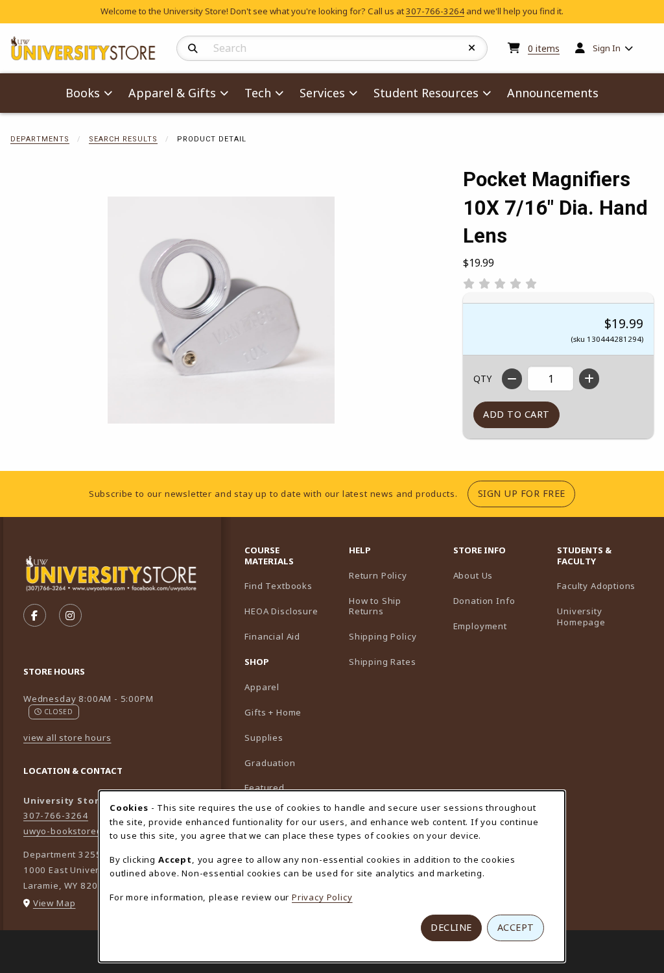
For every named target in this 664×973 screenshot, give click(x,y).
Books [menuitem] (82, 93)
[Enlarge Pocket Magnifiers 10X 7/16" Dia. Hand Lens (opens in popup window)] (221, 310)
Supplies (263, 737)
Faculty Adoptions (604, 585)
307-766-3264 (435, 11)
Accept (515, 927)
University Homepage (604, 616)
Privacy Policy (322, 897)
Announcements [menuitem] (553, 93)
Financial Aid (272, 636)
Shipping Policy (382, 636)
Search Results (123, 139)
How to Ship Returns (375, 606)
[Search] (193, 49)
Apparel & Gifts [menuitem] (172, 93)
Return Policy (378, 575)
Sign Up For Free (526, 492)
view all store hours (67, 737)
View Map (54, 903)
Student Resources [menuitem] (426, 93)
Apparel (261, 687)
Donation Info (484, 601)
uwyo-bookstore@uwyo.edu (85, 831)
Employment (480, 626)
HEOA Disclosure (281, 611)
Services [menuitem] (322, 93)
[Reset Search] (472, 48)
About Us (473, 575)
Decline (451, 927)
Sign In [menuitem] (607, 48)
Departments (39, 139)
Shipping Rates (382, 661)
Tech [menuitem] (257, 93)
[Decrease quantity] (512, 378)
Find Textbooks (278, 586)
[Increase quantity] (589, 378)
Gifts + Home (273, 712)
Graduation (269, 763)
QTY (482, 378)
